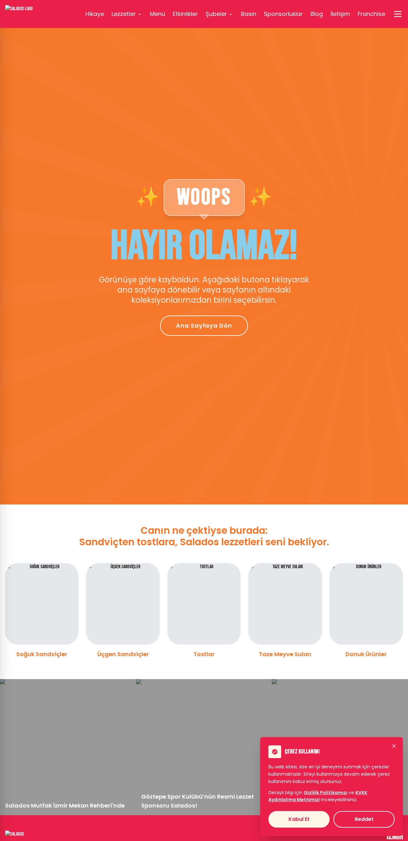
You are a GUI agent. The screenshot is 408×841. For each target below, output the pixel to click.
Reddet (364, 819)
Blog (316, 14)
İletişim (340, 14)
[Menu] (398, 14)
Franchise (371, 14)
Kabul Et (299, 819)
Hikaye (94, 14)
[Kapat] (394, 746)
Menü (157, 14)
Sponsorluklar (283, 14)
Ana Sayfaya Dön (204, 326)
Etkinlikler (185, 14)
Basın (248, 14)
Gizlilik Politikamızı (325, 792)
